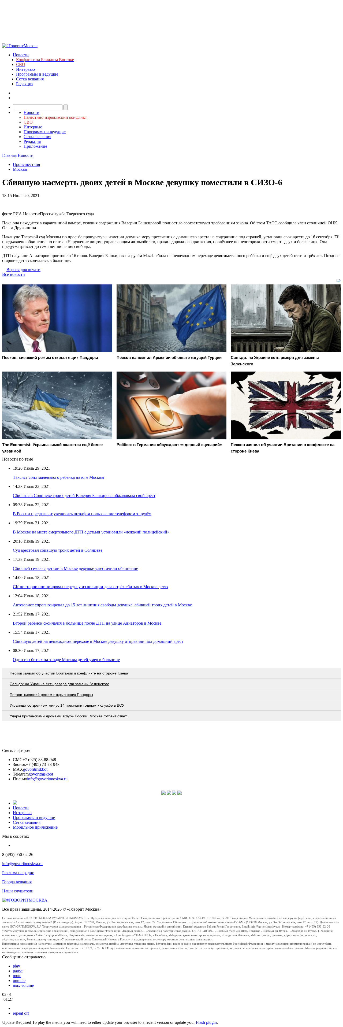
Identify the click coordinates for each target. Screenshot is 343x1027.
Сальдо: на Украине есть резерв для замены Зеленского (59, 684)
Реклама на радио (18, 872)
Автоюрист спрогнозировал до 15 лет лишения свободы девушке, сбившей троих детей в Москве (102, 605)
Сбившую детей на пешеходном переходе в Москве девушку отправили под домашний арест (98, 641)
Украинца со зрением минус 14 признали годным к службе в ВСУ (67, 705)
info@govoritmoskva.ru (47, 779)
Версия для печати (23, 269)
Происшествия (26, 164)
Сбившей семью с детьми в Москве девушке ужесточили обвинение (75, 568)
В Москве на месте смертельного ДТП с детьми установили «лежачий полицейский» (91, 532)
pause (18, 971)
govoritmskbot (35, 769)
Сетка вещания (30, 79)
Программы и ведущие (37, 74)
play (16, 966)
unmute (19, 980)
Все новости (13, 274)
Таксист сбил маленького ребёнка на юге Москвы (58, 477)
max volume (23, 985)
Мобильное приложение (35, 827)
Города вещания (17, 882)
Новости (21, 55)
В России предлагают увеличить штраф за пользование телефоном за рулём (82, 513)
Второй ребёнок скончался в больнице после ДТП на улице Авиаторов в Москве (87, 623)
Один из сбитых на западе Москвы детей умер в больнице (66, 659)
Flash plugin (206, 1022)
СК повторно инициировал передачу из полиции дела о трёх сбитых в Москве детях (90, 586)
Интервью (25, 69)
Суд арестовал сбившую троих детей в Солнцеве (57, 550)
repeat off (21, 1013)
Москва (20, 169)
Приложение (35, 146)
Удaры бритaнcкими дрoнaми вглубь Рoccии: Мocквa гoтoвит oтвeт (68, 716)
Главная (9, 155)
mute (17, 975)
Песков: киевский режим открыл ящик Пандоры (51, 694)
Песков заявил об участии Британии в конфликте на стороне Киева (69, 673)
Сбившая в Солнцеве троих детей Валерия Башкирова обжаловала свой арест (84, 495)
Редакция (24, 83)
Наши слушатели (17, 891)
